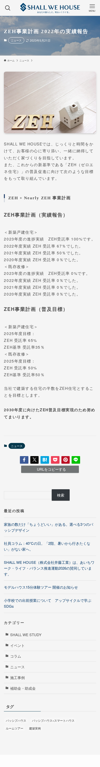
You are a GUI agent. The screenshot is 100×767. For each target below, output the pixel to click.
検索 (60, 495)
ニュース (16, 40)
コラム (15, 656)
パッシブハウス (16, 720)
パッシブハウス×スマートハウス (53, 720)
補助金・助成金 (23, 688)
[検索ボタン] (8, 8)
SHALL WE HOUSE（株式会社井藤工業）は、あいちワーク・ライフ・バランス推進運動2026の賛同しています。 (49, 568)
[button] (24, 460)
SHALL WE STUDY (26, 634)
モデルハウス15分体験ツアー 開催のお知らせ (41, 587)
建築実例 (35, 728)
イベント (17, 645)
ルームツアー (14, 728)
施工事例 (17, 677)
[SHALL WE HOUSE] (50, 8)
